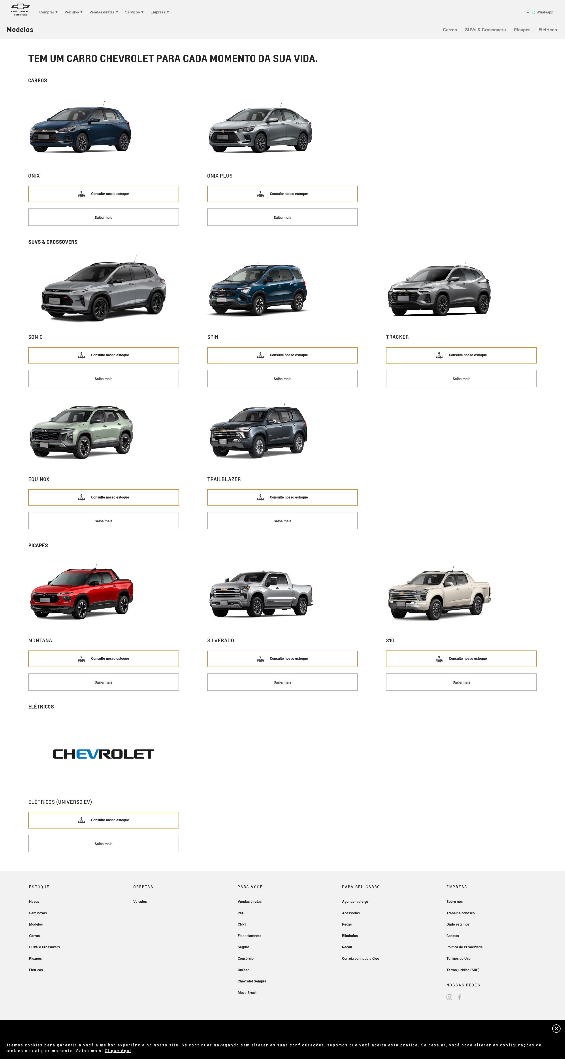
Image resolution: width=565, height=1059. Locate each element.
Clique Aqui (118, 1050)
